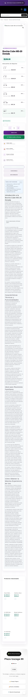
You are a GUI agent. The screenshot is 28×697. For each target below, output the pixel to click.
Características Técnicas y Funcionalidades (12, 187)
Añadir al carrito (14, 132)
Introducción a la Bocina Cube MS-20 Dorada (13, 185)
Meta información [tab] (14, 174)
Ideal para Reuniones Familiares (14, 189)
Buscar (24, 15)
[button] (23, 27)
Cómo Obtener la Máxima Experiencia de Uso (12, 191)
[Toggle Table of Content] (20, 182)
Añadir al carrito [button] (5, 599)
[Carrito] (25, 9)
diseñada (15, 251)
